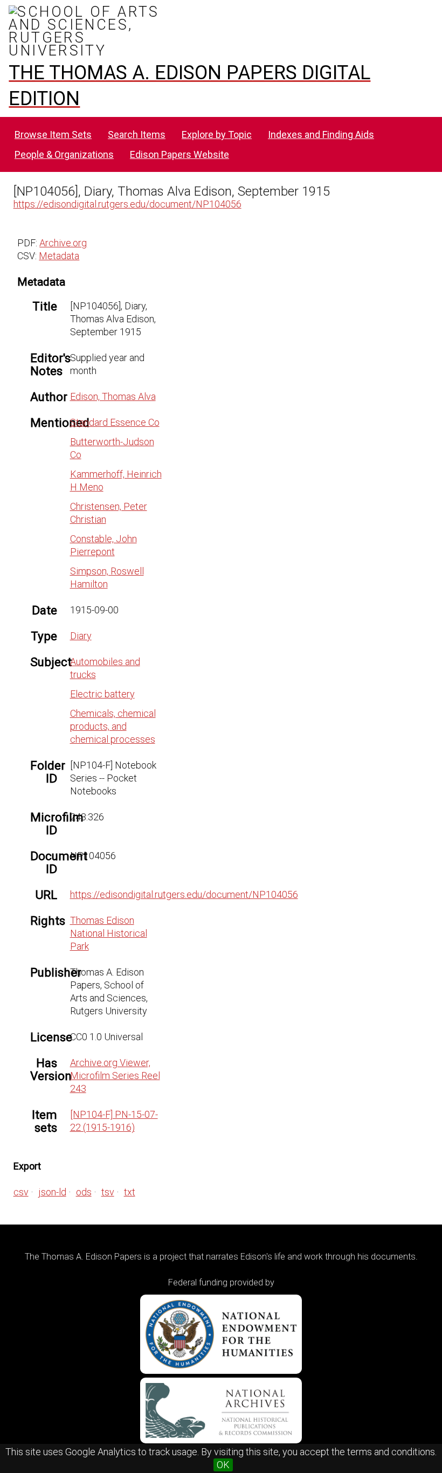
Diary (81, 635)
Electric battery (102, 694)
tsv (107, 1192)
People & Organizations (64, 154)
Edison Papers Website (179, 154)
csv (21, 1192)
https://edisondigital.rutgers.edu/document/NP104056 (127, 204)
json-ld (52, 1192)
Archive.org (63, 242)
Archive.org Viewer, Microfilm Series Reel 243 (115, 1075)
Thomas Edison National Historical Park (108, 933)
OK (223, 1464)
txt (129, 1192)
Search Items (136, 134)
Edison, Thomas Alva (113, 396)
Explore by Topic (217, 134)
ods (84, 1192)
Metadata (59, 255)
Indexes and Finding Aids (321, 134)
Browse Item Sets (53, 134)
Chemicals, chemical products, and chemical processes (113, 726)
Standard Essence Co (115, 422)
